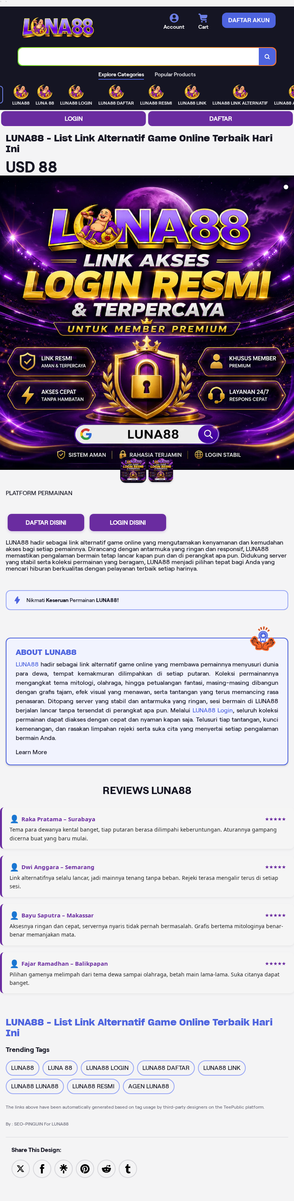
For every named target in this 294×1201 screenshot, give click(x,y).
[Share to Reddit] (106, 1168)
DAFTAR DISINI (46, 522)
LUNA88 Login (213, 710)
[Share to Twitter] (20, 1168)
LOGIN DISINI (128, 522)
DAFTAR (220, 118)
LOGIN (74, 118)
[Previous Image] (6, 324)
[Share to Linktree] (63, 1168)
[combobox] (138, 56)
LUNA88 (27, 664)
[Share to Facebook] (42, 1168)
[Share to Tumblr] (128, 1168)
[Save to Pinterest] (85, 1168)
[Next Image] (288, 324)
